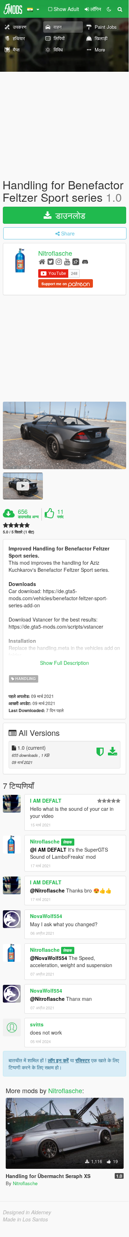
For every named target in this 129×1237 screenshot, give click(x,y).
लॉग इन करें (58, 1060)
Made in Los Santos (25, 1219)
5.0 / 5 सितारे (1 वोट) (18, 532)
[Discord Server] (85, 261)
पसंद (60, 517)
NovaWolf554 (46, 915)
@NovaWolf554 (48, 957)
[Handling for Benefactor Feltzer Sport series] (64, 435)
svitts (37, 1024)
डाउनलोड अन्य (28, 517)
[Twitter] (50, 261)
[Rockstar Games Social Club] (76, 261)
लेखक (67, 842)
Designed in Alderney (27, 1212)
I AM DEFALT (45, 800)
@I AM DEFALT (48, 849)
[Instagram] (58, 261)
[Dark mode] (109, 9)
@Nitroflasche (47, 890)
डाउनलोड (69, 215)
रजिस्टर (82, 1060)
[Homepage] (42, 261)
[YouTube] (67, 261)
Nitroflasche (55, 253)
